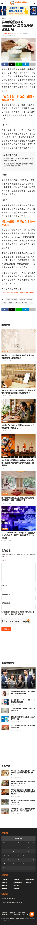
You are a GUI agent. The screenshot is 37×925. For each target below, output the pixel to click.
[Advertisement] (18, 316)
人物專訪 (4, 879)
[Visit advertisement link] (18, 10)
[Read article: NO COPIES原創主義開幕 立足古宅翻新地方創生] (5, 710)
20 (18, 859)
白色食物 (24, 303)
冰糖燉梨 (14, 299)
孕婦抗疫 (22, 299)
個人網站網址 (5, 603)
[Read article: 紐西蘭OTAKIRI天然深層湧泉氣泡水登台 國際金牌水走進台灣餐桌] (18, 341)
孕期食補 (29, 299)
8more (8, 299)
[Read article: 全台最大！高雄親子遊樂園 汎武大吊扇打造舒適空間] (5, 802)
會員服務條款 (21, 913)
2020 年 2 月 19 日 (22, 33)
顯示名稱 (4, 585)
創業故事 (4, 882)
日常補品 (11, 303)
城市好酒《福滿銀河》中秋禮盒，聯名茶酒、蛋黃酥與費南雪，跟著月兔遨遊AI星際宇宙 (17, 462)
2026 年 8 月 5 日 (6, 430)
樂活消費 (5, 351)
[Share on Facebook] (4, 64)
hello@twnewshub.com (14, 902)
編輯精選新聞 (29, 879)
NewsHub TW (8, 33)
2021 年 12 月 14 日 (16, 704)
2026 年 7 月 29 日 (6, 503)
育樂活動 (28, 882)
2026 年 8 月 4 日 (6, 468)
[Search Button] (35, 3)
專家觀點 (8, 18)
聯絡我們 (12, 913)
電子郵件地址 (6, 594)
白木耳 (18, 303)
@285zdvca (11, 898)
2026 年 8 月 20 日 (6, 360)
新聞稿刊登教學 (15, 915)
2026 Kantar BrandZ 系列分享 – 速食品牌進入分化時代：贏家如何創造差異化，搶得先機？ (18, 535)
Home (3, 18)
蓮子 (31, 303)
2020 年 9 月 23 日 (16, 721)
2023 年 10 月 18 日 (16, 696)
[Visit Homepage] (18, 3)
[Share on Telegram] (25, 64)
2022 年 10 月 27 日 (8, 686)
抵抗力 (4, 303)
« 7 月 (3, 871)
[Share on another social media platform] (32, 64)
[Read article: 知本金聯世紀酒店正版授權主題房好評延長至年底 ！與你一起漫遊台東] (18, 483)
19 (13, 859)
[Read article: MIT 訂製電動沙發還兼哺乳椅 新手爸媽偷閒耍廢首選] (5, 727)
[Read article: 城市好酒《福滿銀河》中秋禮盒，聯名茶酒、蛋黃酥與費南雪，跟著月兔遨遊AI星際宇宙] (18, 446)
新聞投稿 (25, 915)
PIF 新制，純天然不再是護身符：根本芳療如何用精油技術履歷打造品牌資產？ (23, 773)
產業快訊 (16, 888)
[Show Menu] (2, 3)
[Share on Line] (18, 64)
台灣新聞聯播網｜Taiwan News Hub (16, 918)
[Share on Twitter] (11, 64)
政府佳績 (16, 879)
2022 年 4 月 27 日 (16, 730)
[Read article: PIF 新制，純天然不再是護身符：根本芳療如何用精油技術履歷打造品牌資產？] (18, 376)
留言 (3, 561)
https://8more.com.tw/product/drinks (17, 293)
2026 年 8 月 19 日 (6, 395)
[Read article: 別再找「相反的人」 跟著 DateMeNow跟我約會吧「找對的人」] (18, 411)
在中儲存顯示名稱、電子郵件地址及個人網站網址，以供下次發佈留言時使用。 (18, 613)
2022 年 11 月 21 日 (16, 713)
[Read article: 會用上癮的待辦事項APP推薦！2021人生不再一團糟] (5, 719)
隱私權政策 (4, 915)
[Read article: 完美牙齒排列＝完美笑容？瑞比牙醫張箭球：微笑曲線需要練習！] (5, 693)
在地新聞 (4, 885)
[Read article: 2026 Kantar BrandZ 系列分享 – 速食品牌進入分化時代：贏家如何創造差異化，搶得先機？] (18, 518)
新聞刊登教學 (18, 882)
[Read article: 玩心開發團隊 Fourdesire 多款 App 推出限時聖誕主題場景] (5, 702)
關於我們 (4, 913)
